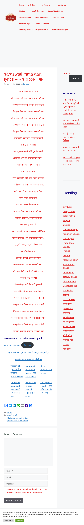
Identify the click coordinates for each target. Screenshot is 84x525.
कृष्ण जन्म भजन (69, 299)
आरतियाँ (9, 413)
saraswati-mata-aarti (12, 345)
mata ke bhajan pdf (41, 23)
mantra (66, 255)
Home (21, 5)
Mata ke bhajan (70, 260)
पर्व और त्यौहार (68, 322)
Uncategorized (70, 286)
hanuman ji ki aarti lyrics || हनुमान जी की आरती (31, 389)
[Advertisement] (42, 50)
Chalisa (66, 225)
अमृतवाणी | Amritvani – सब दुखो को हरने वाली (33, 29)
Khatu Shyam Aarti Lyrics (46, 369)
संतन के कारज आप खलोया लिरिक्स (28, 359)
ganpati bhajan (25, 17)
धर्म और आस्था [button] (46, 5)
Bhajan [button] (22, 11)
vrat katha (68, 290)
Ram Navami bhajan (60, 29)
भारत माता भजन (69, 326)
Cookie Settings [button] (8, 520)
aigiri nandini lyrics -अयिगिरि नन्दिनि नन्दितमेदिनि (28, 352)
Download (27, 345)
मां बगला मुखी (68, 340)
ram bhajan (68, 272)
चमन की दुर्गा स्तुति (24, 23)
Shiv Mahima (69, 281)
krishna (66, 251)
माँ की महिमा (67, 335)
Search (66, 73)
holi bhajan (68, 238)
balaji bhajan (69, 211)
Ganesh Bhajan (70, 229)
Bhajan (66, 220)
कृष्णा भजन (67, 304)
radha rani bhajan (41, 17)
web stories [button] (61, 5)
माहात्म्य (66, 344)
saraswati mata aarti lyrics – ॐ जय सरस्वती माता (15, 389)
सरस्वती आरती (12, 415)
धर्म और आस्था (68, 317)
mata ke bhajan (58, 17)
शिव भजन (66, 349)
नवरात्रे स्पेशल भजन (37, 11)
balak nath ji (69, 216)
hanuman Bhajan (71, 234)
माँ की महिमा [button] (31, 5)
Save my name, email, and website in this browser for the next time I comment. (27, 491)
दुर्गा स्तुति (66, 313)
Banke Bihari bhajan (55, 11)
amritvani (67, 207)
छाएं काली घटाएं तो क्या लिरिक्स (17, 421)
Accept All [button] (20, 520)
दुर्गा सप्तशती (68, 308)
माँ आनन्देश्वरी (68, 331)
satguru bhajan (70, 277)
